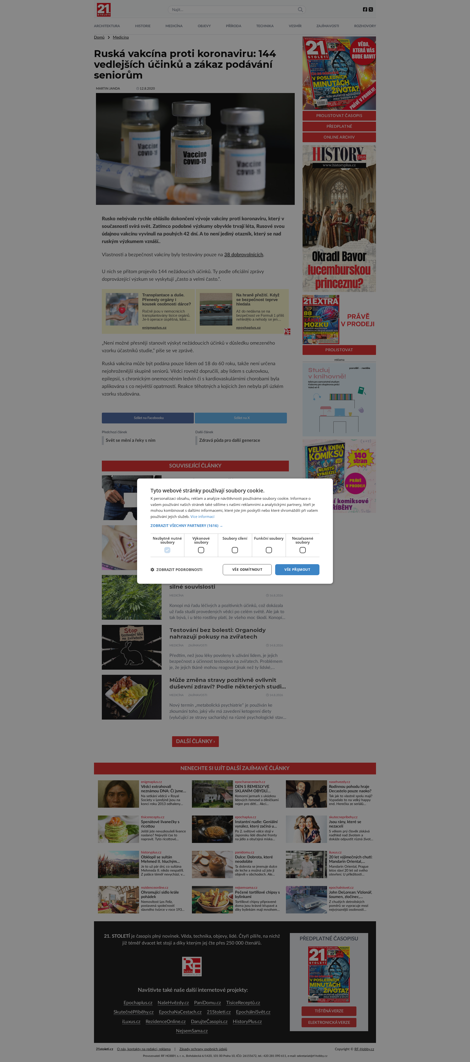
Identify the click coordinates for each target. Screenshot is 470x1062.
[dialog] (235, 531)
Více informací (202, 516)
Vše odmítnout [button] (247, 569)
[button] (235, 525)
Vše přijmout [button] (297, 569)
